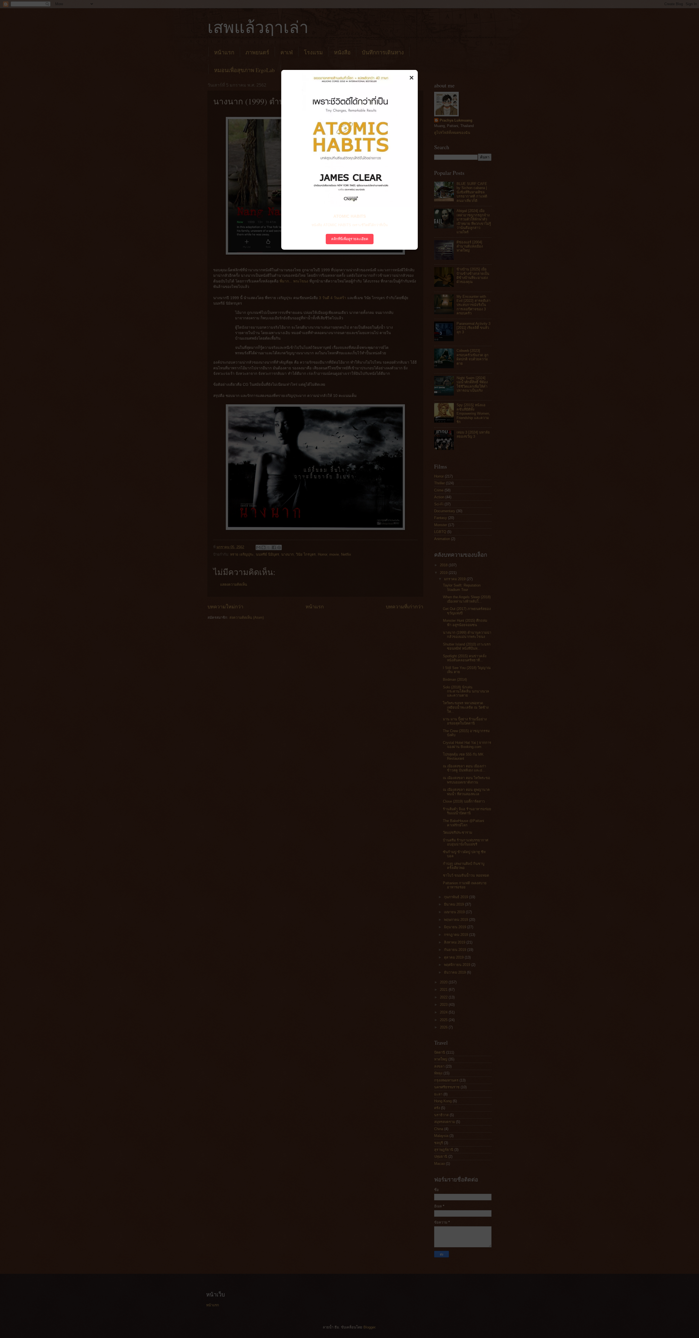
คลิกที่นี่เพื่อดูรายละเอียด (349, 239)
